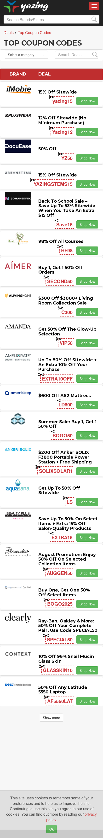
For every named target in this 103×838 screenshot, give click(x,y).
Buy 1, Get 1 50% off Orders (60, 270)
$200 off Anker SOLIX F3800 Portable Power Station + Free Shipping (65, 457)
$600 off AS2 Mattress (64, 395)
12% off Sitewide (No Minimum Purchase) (62, 120)
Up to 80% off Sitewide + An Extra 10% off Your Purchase (67, 364)
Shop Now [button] (87, 101)
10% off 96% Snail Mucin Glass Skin (66, 659)
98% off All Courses (60, 241)
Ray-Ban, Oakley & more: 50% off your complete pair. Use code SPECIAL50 (67, 625)
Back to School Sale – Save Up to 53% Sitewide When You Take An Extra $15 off (66, 208)
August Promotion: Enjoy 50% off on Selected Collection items (67, 559)
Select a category (21, 54)
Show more (51, 717)
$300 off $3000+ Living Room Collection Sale (65, 301)
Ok (51, 829)
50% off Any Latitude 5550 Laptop (62, 690)
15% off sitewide (57, 92)
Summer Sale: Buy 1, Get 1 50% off (67, 424)
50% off (47, 149)
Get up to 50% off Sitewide (59, 491)
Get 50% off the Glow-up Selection (67, 332)
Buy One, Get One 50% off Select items (64, 592)
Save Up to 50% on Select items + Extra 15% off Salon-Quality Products (67, 523)
